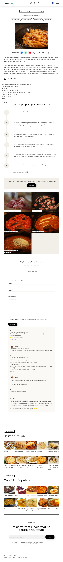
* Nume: (10, 283)
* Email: (10, 290)
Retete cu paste (27, 19)
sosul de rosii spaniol (51, 58)
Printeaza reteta (19, 172)
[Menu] (57, 3)
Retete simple (48, 19)
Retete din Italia (15, 19)
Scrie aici (31, 185)
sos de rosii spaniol (12, 87)
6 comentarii (36, 15)
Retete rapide (37, 19)
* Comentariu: (12, 299)
